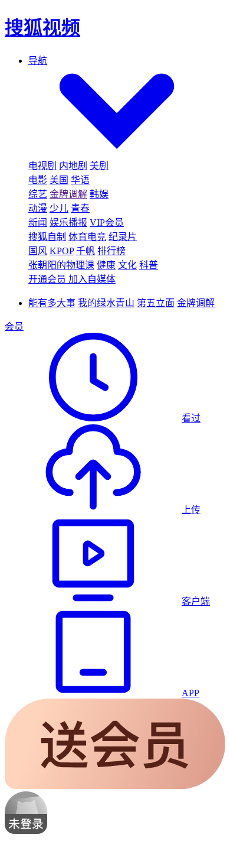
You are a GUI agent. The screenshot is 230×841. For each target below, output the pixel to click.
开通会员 (48, 279)
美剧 (99, 166)
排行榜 (111, 251)
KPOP (62, 251)
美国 (59, 180)
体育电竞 (87, 237)
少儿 (59, 208)
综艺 (37, 194)
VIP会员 (107, 222)
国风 (37, 251)
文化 (127, 265)
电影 (37, 180)
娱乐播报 (68, 222)
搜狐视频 (42, 27)
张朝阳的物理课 (61, 265)
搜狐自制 (47, 237)
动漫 (37, 208)
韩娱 (99, 194)
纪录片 (123, 237)
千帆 (85, 251)
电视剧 (42, 166)
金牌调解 (68, 194)
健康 (106, 265)
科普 (148, 265)
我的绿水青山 (106, 303)
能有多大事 (51, 303)
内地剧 (73, 166)
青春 (80, 208)
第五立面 (156, 303)
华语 (80, 180)
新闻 (37, 222)
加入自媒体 (92, 279)
